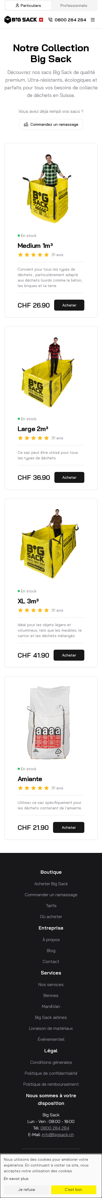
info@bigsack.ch (58, 1134)
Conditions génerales (51, 1062)
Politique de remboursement (51, 1084)
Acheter (69, 305)
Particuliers (31, 5)
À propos (51, 939)
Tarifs (51, 905)
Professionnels (73, 5)
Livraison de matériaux (51, 1028)
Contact (51, 961)
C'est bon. (74, 1189)
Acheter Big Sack (51, 883)
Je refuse (26, 1189)
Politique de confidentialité (51, 1073)
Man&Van (51, 1006)
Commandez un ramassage (54, 124)
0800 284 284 (70, 19)
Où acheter (51, 916)
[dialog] (51, 1176)
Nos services (51, 984)
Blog (51, 950)
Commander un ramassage (51, 894)
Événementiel (51, 1039)
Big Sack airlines (51, 1017)
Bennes (51, 995)
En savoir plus (16, 1178)
